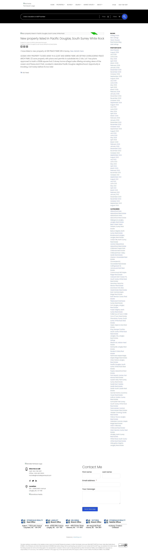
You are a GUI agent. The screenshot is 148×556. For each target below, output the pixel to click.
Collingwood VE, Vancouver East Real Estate (117, 268)
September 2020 (116, 203)
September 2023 (116, 129)
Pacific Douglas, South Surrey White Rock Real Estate (41, 44)
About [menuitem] (99, 5)
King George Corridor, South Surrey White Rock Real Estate (118, 331)
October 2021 (114, 175)
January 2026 (114, 68)
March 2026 (114, 63)
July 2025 (113, 81)
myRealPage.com (77, 537)
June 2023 (113, 135)
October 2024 (115, 100)
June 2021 (113, 184)
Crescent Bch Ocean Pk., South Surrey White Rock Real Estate (118, 279)
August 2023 (114, 131)
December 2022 (115, 149)
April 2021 (113, 188)
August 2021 (114, 179)
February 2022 (115, 170)
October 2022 (115, 153)
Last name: (107, 472)
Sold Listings (114, 44)
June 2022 (113, 162)
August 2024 (114, 105)
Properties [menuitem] (60, 5)
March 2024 (114, 116)
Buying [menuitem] (69, 5)
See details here (77, 51)
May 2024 (113, 111)
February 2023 (115, 144)
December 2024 (115, 96)
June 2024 (113, 109)
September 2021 (115, 177)
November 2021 (115, 173)
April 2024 (113, 114)
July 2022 (113, 160)
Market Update (89, 5)
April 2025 (113, 87)
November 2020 (115, 199)
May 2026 (113, 59)
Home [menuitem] (52, 5)
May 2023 (113, 138)
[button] (30, 481)
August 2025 (114, 79)
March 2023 (114, 142)
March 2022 (114, 168)
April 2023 (113, 140)
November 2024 (115, 98)
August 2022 (114, 157)
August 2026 (114, 52)
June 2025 (113, 83)
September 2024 (116, 103)
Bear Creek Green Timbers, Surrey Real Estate (117, 226)
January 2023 (114, 146)
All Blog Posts (114, 36)
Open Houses (115, 40)
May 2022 (113, 164)
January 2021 (114, 194)
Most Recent (114, 50)
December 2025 (115, 70)
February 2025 (115, 92)
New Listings (114, 38)
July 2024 (113, 107)
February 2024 (115, 118)
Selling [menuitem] (77, 5)
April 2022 (113, 166)
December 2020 (115, 197)
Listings (112, 340)
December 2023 (115, 122)
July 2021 (113, 181)
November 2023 (115, 124)
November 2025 (115, 72)
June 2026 (113, 57)
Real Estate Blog (115, 42)
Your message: (88, 489)
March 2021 (114, 190)
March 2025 (114, 89)
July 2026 (113, 54)
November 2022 (115, 151)
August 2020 (114, 205)
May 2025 (113, 85)
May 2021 (113, 186)
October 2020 (115, 201)
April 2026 (113, 61)
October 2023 (115, 127)
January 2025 (114, 94)
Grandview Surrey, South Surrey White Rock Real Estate (118, 320)
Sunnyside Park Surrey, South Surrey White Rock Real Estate (118, 404)
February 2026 (115, 65)
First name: (87, 472)
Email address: (88, 480)
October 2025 (115, 74)
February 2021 (114, 192)
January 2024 (114, 120)
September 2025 (116, 76)
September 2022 (116, 155)
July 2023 (113, 133)
